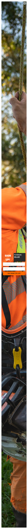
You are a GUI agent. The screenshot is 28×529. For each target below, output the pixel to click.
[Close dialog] (24, 3)
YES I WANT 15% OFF (14, 273)
